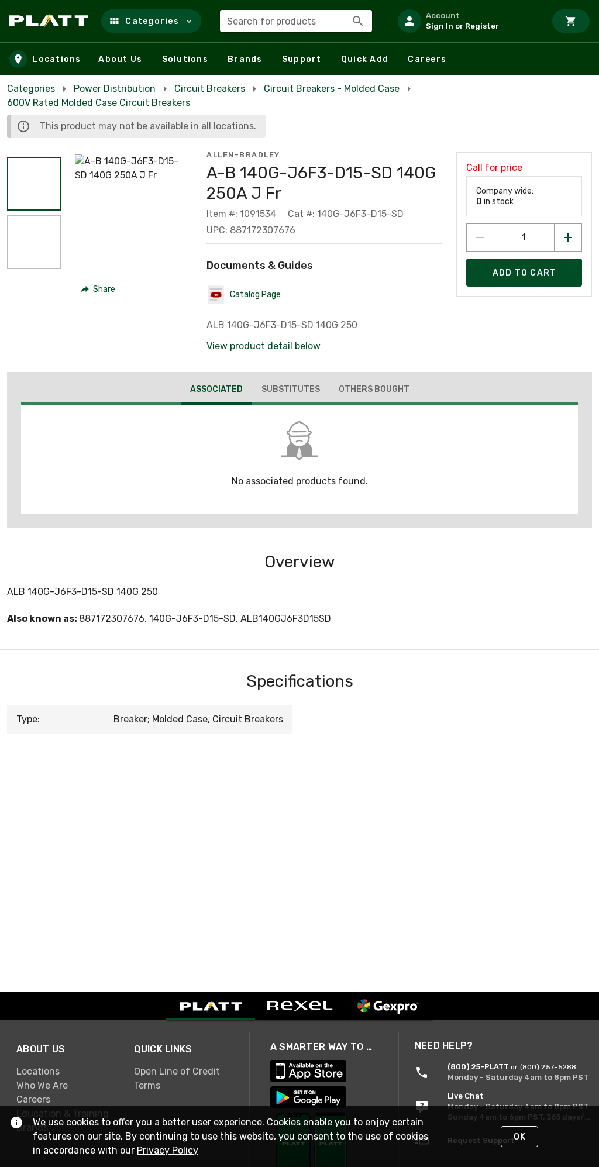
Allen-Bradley (243, 154)
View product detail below (263, 346)
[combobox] (296, 21)
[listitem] (467, 21)
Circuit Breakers (209, 88)
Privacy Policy (167, 1150)
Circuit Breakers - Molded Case (332, 88)
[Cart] (571, 21)
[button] (151, 21)
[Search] (358, 21)
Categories (31, 88)
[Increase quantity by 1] (568, 237)
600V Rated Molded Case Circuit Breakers (98, 102)
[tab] (216, 391)
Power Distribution (115, 88)
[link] (66, 1072)
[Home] (50, 21)
